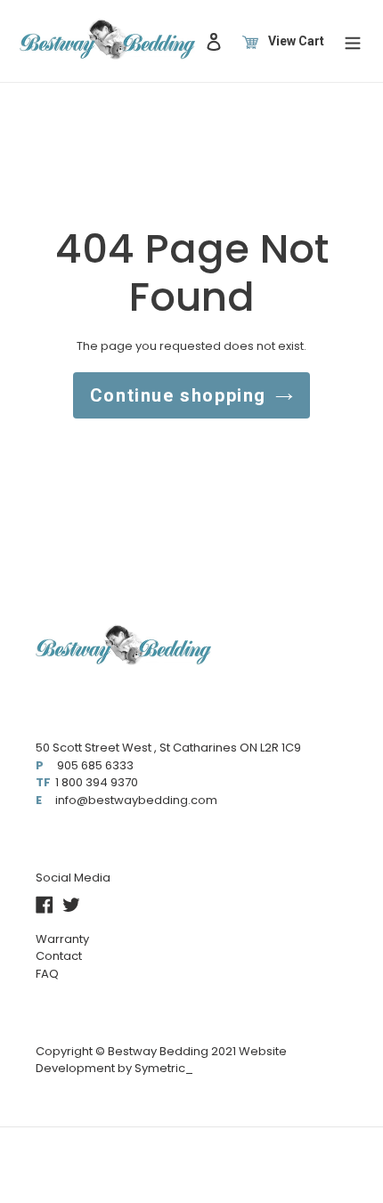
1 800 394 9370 (96, 782)
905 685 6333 (95, 765)
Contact (59, 955)
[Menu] (352, 40)
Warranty (62, 939)
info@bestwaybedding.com (136, 800)
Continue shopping (178, 395)
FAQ (47, 973)
